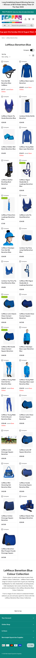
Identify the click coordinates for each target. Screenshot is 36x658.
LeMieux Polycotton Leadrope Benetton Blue (8, 217)
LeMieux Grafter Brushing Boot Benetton (7, 182)
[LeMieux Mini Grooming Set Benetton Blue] (9, 472)
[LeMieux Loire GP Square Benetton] (27, 439)
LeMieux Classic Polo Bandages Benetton (26, 517)
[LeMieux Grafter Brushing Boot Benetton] (9, 169)
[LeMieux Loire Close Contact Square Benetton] (27, 404)
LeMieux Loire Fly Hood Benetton (25, 216)
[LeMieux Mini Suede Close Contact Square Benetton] (9, 336)
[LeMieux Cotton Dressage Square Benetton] (9, 505)
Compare (26, 50)
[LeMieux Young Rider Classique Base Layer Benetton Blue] (27, 369)
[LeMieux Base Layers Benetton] (27, 70)
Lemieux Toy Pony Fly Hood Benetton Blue (8, 282)
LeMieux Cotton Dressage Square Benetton (7, 518)
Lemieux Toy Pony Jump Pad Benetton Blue (26, 250)
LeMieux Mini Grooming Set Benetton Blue (6, 485)
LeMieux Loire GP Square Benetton (25, 451)
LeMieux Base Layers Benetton (26, 82)
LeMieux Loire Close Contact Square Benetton (26, 417)
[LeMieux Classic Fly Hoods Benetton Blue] (9, 106)
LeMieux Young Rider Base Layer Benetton (26, 148)
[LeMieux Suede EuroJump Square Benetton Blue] (27, 472)
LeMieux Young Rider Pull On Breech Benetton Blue (8, 417)
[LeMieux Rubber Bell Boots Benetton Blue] (9, 136)
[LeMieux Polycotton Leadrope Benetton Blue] (9, 205)
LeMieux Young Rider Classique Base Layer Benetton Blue (26, 382)
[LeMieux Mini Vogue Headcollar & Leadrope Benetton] (27, 270)
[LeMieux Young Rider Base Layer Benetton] (27, 136)
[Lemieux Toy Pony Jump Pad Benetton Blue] (27, 237)
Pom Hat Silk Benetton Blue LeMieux (6, 83)
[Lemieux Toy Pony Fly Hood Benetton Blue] (9, 270)
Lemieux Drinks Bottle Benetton (27, 117)
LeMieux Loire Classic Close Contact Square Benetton (8, 316)
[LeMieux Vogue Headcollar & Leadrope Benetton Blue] (27, 169)
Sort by (4, 54)
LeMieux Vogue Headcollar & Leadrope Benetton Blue (26, 183)
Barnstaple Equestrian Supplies (13, 653)
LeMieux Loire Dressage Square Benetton (7, 452)
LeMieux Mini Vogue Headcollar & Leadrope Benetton (26, 283)
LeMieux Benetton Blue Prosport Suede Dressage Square (8, 551)
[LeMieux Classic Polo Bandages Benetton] (27, 505)
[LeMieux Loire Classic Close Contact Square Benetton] (9, 303)
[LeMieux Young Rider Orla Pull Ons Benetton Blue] (9, 369)
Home (3, 37)
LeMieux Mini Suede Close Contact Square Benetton (8, 349)
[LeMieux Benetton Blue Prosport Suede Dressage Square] (9, 538)
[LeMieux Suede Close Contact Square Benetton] (27, 303)
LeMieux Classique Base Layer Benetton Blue (26, 349)
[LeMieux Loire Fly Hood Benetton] (27, 205)
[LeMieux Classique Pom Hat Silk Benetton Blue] (9, 237)
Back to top (18, 611)
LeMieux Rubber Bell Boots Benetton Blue (8, 148)
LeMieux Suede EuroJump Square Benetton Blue (25, 485)
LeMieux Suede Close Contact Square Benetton (26, 316)
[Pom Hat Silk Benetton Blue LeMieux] (9, 70)
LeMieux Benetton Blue (11, 37)
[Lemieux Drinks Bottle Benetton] (27, 106)
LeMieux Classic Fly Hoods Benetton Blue (8, 117)
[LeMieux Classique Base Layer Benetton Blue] (27, 336)
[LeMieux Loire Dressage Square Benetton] (9, 439)
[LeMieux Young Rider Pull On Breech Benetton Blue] (9, 404)
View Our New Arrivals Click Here (23, 12)
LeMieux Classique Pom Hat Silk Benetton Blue (7, 250)
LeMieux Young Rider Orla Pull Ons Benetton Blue (8, 382)
